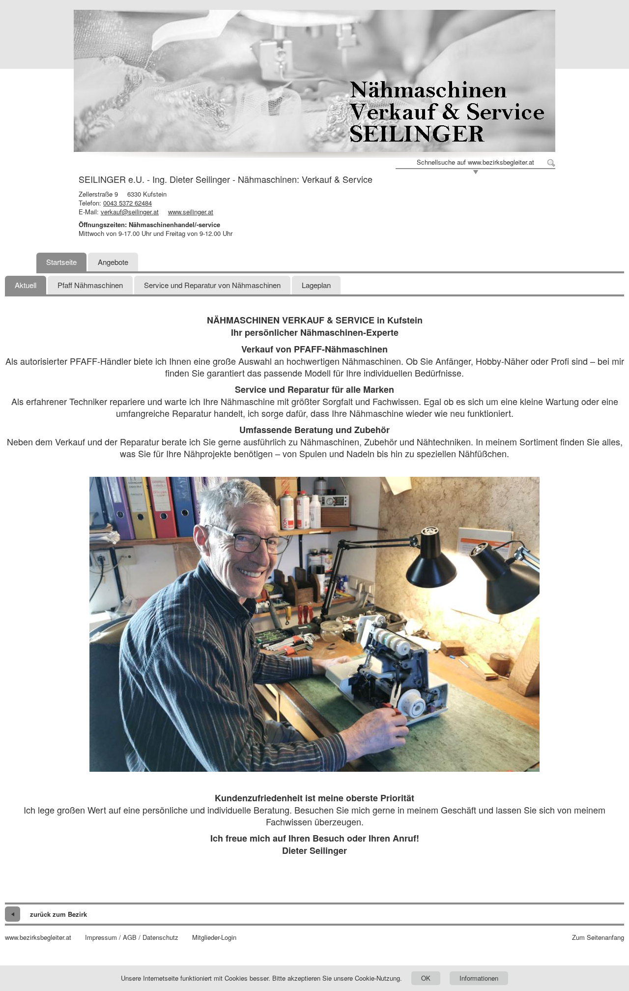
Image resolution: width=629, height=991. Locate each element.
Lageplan (316, 285)
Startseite (61, 262)
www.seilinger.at (190, 211)
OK (425, 978)
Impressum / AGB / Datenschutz (131, 937)
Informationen (478, 978)
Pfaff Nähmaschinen (90, 285)
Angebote (113, 262)
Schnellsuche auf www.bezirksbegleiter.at (475, 162)
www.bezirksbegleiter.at (38, 937)
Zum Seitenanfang (598, 937)
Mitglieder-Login (214, 937)
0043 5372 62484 (127, 202)
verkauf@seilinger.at (130, 211)
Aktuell (25, 285)
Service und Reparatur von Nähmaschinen (212, 285)
